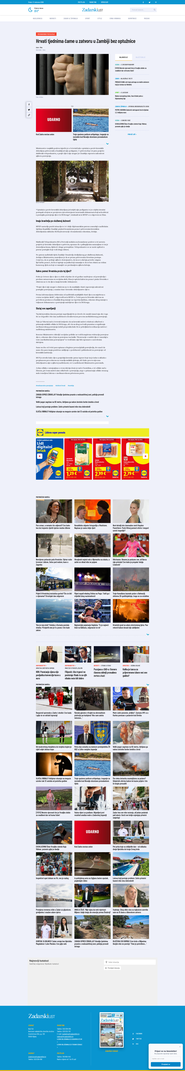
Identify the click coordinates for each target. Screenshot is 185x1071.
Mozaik (147, 18)
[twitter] (149, 2)
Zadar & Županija (71, 18)
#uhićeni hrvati (60, 385)
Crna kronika (115, 18)
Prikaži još (132, 134)
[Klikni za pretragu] (154, 10)
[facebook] (143, 2)
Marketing (93, 2)
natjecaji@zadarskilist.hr (65, 1036)
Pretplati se (166, 1064)
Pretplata (81, 2)
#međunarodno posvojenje (44, 385)
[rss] (156, 2)
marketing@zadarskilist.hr (71, 1034)
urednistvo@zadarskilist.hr (37, 1056)
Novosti (53, 18)
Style (100, 18)
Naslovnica (37, 18)
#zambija (71, 385)
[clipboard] (29, 115)
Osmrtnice (132, 18)
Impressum (104, 2)
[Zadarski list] (92, 10)
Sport (87, 18)
